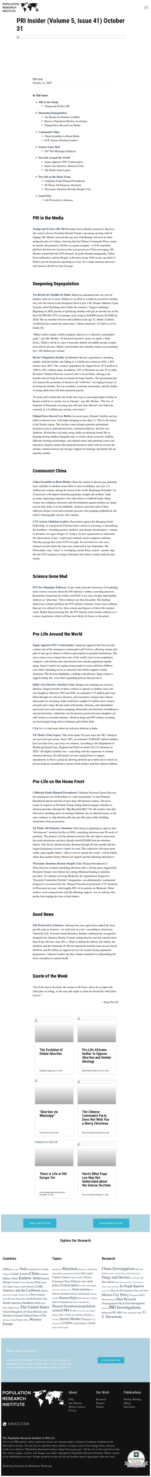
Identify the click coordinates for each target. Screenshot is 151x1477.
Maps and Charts (141, 1290)
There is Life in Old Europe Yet (53, 1176)
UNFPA (68, 1323)
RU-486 (117, 1312)
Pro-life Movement (83, 1311)
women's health (62, 1327)
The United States (34, 1307)
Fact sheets (108, 1282)
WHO (54, 1327)
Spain (10, 1307)
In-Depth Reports (132, 1286)
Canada (45, 1269)
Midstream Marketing (40, 1465)
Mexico (44, 1290)
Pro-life (73, 1310)
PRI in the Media (48, 102)
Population (105, 1308)
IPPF (80, 1298)
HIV (56, 1298)
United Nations (80, 1323)
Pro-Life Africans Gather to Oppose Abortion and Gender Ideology (96, 1055)
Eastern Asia (29, 1277)
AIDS (90, 1269)
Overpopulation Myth (113, 1303)
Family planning (81, 1289)
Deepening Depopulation (53, 113)
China (34, 1273)
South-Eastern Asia (37, 1298)
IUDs (108, 1291)
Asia (23, 1268)
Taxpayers (87, 1319)
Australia (32, 1269)
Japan (10, 1286)
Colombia (44, 1274)
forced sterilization (80, 1293)
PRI (66, 1310)
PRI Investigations (125, 1307)
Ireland (43, 1282)
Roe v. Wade (65, 1314)
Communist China (49, 132)
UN (60, 1323)
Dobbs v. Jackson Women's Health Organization (125, 1273)
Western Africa (22, 1319)
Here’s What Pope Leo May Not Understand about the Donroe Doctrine (96, 1179)
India (38, 1282)
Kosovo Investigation (122, 1290)
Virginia (13, 1320)
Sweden (16, 1308)
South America (12, 1302)
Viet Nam (6, 1320)
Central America (19, 1273)
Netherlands (6, 1295)
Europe (15, 1282)
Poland (5, 1299)
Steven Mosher (70, 1318)
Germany (30, 1282)
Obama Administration (81, 1302)
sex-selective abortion (81, 1314)
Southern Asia (31, 1303)
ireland (104, 1291)
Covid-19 (82, 1285)
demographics (91, 1285)
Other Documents (108, 1299)
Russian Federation (17, 1298)
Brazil (39, 1269)
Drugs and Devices (116, 1277)
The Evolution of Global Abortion (51, 1052)
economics (55, 1290)
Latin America (27, 1286)
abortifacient (56, 1269)
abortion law (82, 1269)
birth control (87, 1273)
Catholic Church (61, 1277)
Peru (32, 1294)
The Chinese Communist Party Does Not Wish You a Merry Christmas (95, 1117)
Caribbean (6, 1274)
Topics (139, 1312)
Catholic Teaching (76, 1277)
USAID (91, 1323)
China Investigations (118, 1268)
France (23, 1282)
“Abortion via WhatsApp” (49, 1114)
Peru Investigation (135, 1303)
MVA (142, 1294)
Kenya (16, 1286)
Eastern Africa (10, 1278)
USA (43, 1315)
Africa (7, 1269)
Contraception (69, 1285)
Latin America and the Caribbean (23, 1288)
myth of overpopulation (62, 1301)
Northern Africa (24, 1295)
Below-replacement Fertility (69, 1273)
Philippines (40, 1294)
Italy (4, 1286)
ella (132, 1278)
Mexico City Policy (89, 1298)
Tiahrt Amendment (129, 1312)
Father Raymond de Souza (123, 1282)
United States (31, 1315)
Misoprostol (134, 1295)
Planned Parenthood (65, 1306)
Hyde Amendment (113, 1287)
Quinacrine (107, 1312)
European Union (66, 1290)
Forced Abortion (61, 1293)
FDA (91, 1290)
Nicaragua (14, 1295)
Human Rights (68, 1297)
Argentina (15, 1269)
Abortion (69, 1268)
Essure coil (138, 1277)
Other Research (126, 1299)
